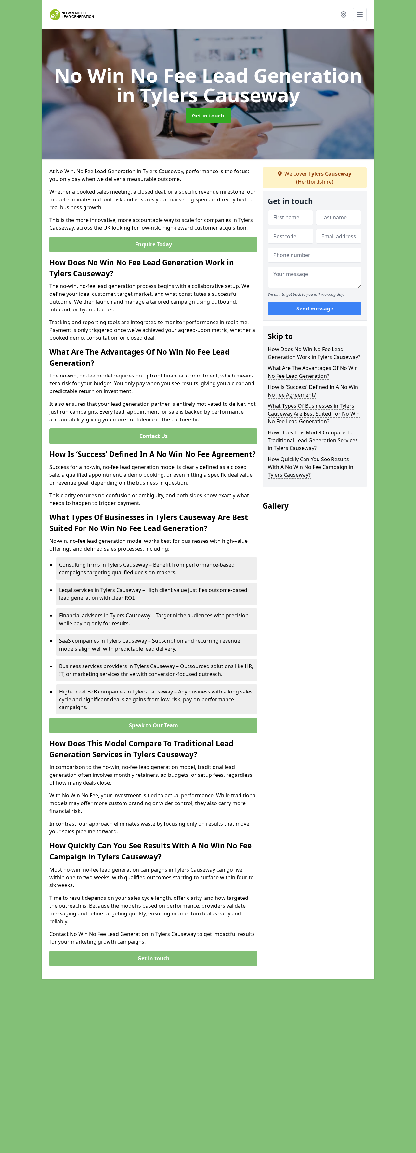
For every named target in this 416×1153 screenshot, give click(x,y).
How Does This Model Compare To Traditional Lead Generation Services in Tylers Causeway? (313, 440)
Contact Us (153, 436)
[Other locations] (343, 14)
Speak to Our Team (153, 725)
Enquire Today (153, 244)
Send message (314, 308)
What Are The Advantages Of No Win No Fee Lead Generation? (313, 371)
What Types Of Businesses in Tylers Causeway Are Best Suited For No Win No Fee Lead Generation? (314, 413)
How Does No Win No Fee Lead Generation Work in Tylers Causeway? (314, 353)
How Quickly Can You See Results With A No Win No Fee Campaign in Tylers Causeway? (310, 467)
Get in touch (208, 115)
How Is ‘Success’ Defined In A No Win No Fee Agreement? (313, 390)
